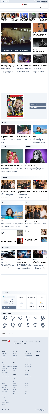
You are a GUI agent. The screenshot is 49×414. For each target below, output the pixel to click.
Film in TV (34, 32)
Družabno (4, 177)
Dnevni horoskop (6, 313)
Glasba (34, 48)
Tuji (17, 134)
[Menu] (1, 4)
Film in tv (4, 203)
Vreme (5, 292)
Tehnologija (5, 247)
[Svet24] (5, 1)
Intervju (4, 146)
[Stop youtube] (5, 410)
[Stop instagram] (8, 410)
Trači (3, 48)
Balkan (2, 63)
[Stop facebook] (3, 410)
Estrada (4, 122)
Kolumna (28, 146)
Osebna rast (27, 163)
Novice (34, 134)
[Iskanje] (46, 4)
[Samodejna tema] (34, 1)
